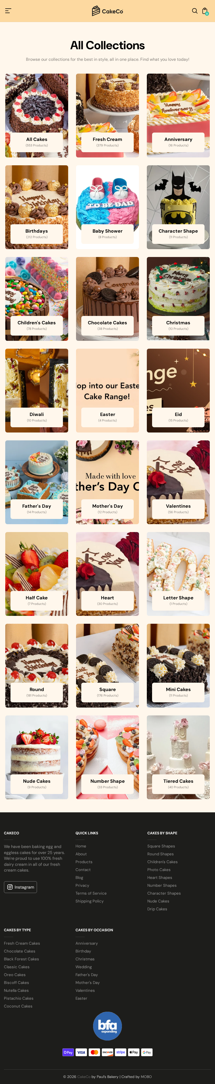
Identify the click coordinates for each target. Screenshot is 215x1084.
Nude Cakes (158, 901)
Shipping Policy (90, 901)
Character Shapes (164, 893)
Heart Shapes (159, 877)
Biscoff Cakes (16, 982)
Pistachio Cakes (19, 998)
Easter (81, 998)
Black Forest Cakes (21, 959)
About (81, 854)
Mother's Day (88, 982)
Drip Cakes (157, 909)
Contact (83, 869)
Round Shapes (160, 854)
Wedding (84, 967)
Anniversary (87, 943)
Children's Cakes (162, 861)
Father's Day (87, 974)
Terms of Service (91, 893)
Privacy (82, 885)
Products (84, 861)
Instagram (24, 887)
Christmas (85, 959)
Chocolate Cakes (19, 951)
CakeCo (83, 1076)
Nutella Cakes (16, 990)
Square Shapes (161, 846)
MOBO (146, 1076)
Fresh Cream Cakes (22, 943)
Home (81, 846)
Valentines (85, 990)
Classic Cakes (17, 967)
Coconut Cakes (18, 1006)
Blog (79, 877)
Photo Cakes (159, 869)
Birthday (83, 951)
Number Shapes (162, 885)
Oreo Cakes (15, 974)
